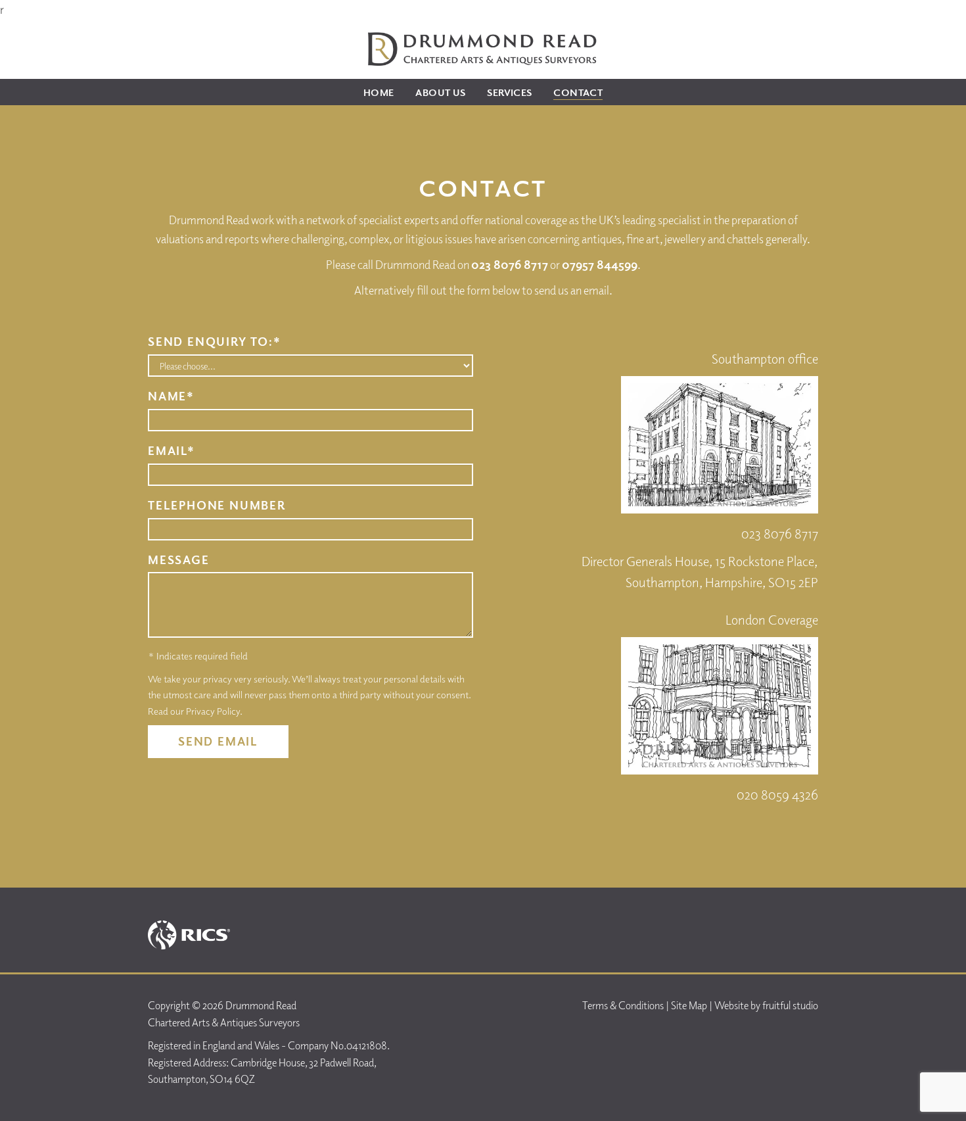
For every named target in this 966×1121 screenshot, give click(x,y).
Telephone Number (217, 505)
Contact (578, 92)
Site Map (689, 1005)
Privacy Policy (213, 710)
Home (378, 92)
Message (179, 559)
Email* (171, 450)
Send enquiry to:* (214, 341)
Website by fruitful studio (766, 1005)
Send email (218, 741)
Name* (171, 396)
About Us (440, 92)
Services (509, 92)
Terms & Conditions (623, 1005)
